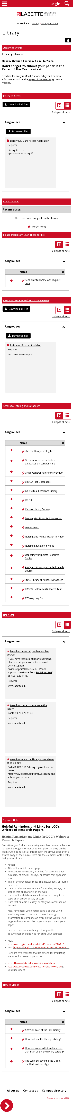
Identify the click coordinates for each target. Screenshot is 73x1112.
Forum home (39, 226)
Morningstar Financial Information (43, 518)
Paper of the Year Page (41, 79)
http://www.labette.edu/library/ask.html (29, 773)
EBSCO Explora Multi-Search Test (43, 589)
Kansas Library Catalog (37, 509)
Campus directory (54, 1090)
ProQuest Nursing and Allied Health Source (44, 569)
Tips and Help (10, 820)
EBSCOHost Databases (38, 481)
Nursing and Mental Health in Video (44, 536)
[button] (16, 104)
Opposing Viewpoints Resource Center (42, 556)
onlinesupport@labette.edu (22, 669)
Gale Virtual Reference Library (41, 491)
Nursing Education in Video (39, 545)
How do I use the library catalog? (43, 1039)
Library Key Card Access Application (29, 140)
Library (35, 23)
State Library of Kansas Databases (44, 579)
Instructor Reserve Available (25, 345)
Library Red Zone (49, 23)
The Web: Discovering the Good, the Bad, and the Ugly (43, 1062)
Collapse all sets (61, 112)
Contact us (30, 1090)
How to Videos (11, 984)
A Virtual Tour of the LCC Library (42, 1030)
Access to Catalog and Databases (21, 405)
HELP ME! (8, 615)
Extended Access (12, 96)
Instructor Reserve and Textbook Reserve (26, 300)
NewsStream (32, 527)
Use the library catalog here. (40, 451)
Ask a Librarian (11, 201)
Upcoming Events (12, 47)
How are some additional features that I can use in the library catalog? (44, 1050)
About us (13, 1090)
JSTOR (28, 500)
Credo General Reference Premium (44, 472)
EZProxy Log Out (34, 598)
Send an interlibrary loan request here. (42, 281)
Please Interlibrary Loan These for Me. (24, 234)
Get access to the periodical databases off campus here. (40, 462)
